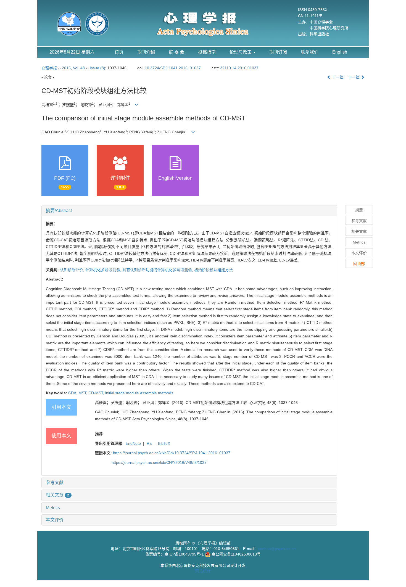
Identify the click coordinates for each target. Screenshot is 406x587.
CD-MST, (96, 393)
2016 (66, 68)
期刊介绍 (146, 52)
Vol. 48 (79, 68)
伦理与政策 (241, 52)
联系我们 (309, 52)
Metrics (53, 507)
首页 (119, 52)
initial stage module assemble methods (139, 393)
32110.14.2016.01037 (239, 68)
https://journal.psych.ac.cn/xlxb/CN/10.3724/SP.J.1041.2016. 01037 (171, 453)
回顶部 (359, 263)
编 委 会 (176, 52)
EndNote (133, 443)
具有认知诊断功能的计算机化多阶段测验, (158, 270)
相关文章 (57, 495)
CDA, (73, 393)
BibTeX (164, 443)
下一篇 (354, 77)
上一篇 (337, 77)
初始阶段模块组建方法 (213, 270)
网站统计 (203, 571)
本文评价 (55, 519)
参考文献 (55, 482)
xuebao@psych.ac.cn (277, 548)
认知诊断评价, (72, 270)
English (339, 52)
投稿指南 (207, 52)
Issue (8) (97, 68)
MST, (83, 393)
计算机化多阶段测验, (103, 270)
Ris (149, 443)
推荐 (99, 434)
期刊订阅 (278, 52)
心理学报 (49, 68)
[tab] (189, 210)
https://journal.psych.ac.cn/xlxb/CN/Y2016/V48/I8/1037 (159, 462)
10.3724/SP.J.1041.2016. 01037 (173, 68)
